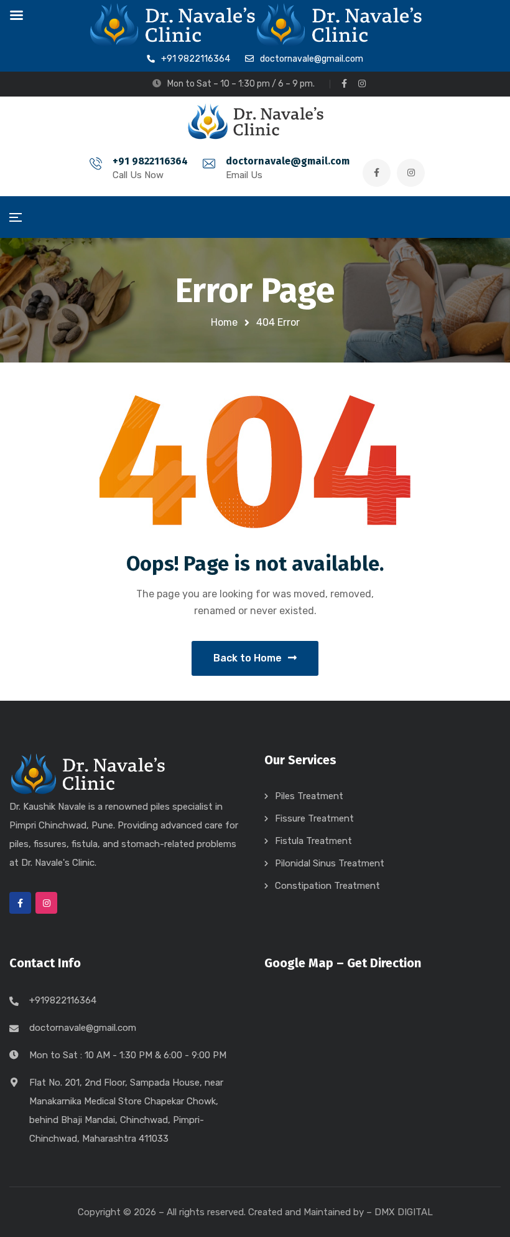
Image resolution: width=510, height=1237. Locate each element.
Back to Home (247, 658)
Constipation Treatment (327, 885)
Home (224, 322)
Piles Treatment (309, 796)
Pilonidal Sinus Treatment (329, 863)
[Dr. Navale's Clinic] (255, 121)
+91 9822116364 (150, 161)
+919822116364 (62, 1000)
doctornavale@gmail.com (288, 161)
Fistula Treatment (313, 840)
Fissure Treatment (314, 818)
